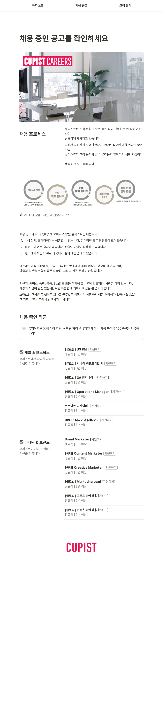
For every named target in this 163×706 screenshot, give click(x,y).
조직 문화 (125, 5)
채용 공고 (81, 5)
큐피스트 (37, 5)
